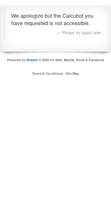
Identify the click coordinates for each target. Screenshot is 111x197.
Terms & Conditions (47, 73)
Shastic (32, 60)
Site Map (72, 73)
